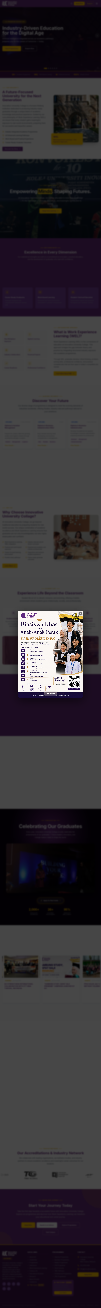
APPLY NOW (50, 694)
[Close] (80, 613)
